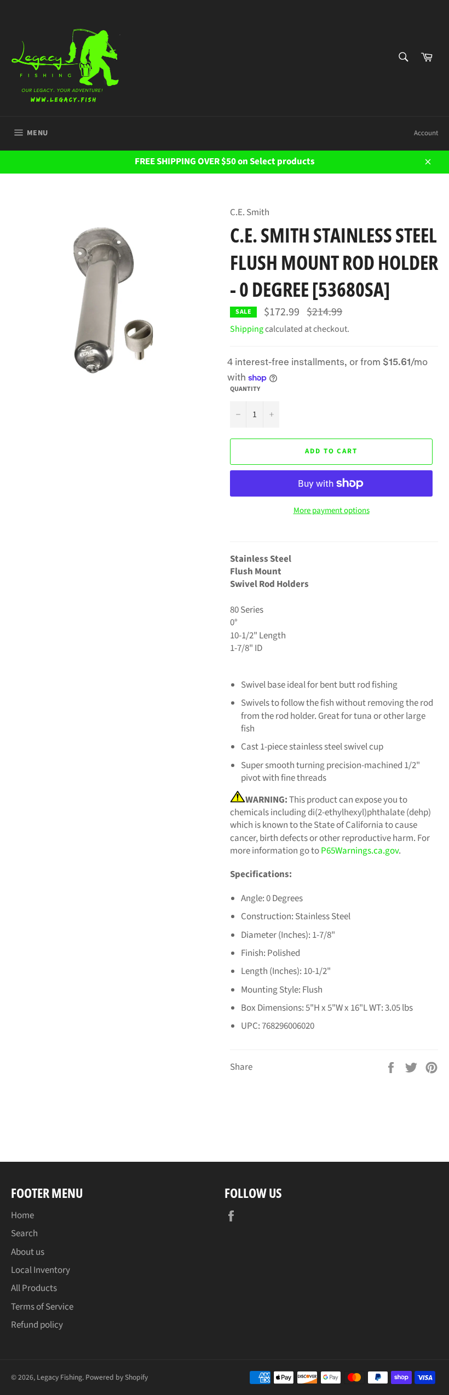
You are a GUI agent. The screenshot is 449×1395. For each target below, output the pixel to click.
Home (22, 1215)
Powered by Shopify (116, 1377)
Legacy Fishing (59, 1377)
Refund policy (37, 1324)
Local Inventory (40, 1270)
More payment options (331, 510)
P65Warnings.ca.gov (360, 850)
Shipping (246, 329)
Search (24, 1233)
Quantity (245, 389)
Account (426, 133)
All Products (34, 1288)
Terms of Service (42, 1306)
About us (27, 1252)
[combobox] (402, 57)
